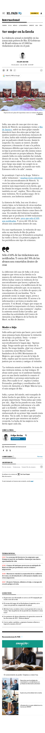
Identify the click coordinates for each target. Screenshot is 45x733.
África (41, 25)
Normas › (40, 456)
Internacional (11, 20)
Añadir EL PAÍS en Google (13, 75)
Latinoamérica (23, 25)
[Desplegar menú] (3, 13)
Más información (6, 476)
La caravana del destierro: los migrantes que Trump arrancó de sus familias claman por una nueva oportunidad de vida (21, 559)
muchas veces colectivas (32, 178)
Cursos (22, 644)
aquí (32, 481)
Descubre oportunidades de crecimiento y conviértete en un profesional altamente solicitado (30, 682)
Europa (4, 25)
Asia (36, 25)
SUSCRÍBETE (34, 13)
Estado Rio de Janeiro (29, 467)
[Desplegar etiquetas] (41, 466)
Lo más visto (7, 593)
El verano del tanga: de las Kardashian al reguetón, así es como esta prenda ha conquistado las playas (22, 604)
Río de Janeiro (6, 467)
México (15, 25)
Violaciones (16, 467)
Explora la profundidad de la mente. (31, 693)
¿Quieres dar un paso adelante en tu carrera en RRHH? (31, 706)
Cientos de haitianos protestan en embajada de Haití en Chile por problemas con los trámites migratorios (21, 567)
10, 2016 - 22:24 (26, 65)
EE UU (10, 25)
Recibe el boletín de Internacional (15, 447)
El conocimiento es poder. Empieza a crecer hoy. (21, 675)
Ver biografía (16, 439)
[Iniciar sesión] (41, 13)
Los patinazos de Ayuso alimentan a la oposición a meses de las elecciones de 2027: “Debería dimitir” (23, 617)
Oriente (31, 25)
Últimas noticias (8, 553)
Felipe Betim (22, 62)
